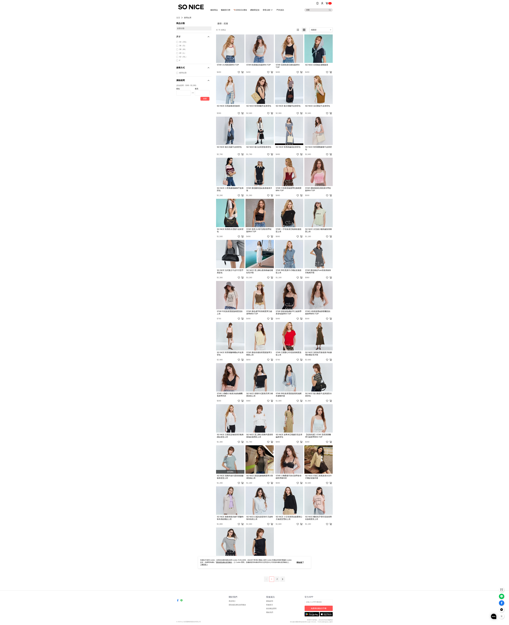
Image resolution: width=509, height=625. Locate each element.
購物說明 (269, 601)
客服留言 (269, 605)
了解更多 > (204, 564)
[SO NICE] (191, 7)
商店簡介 (232, 601)
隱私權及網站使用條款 (237, 605)
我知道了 (300, 562)
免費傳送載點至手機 (318, 608)
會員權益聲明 (271, 608)
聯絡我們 (269, 612)
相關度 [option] (314, 30)
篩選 (205, 99)
